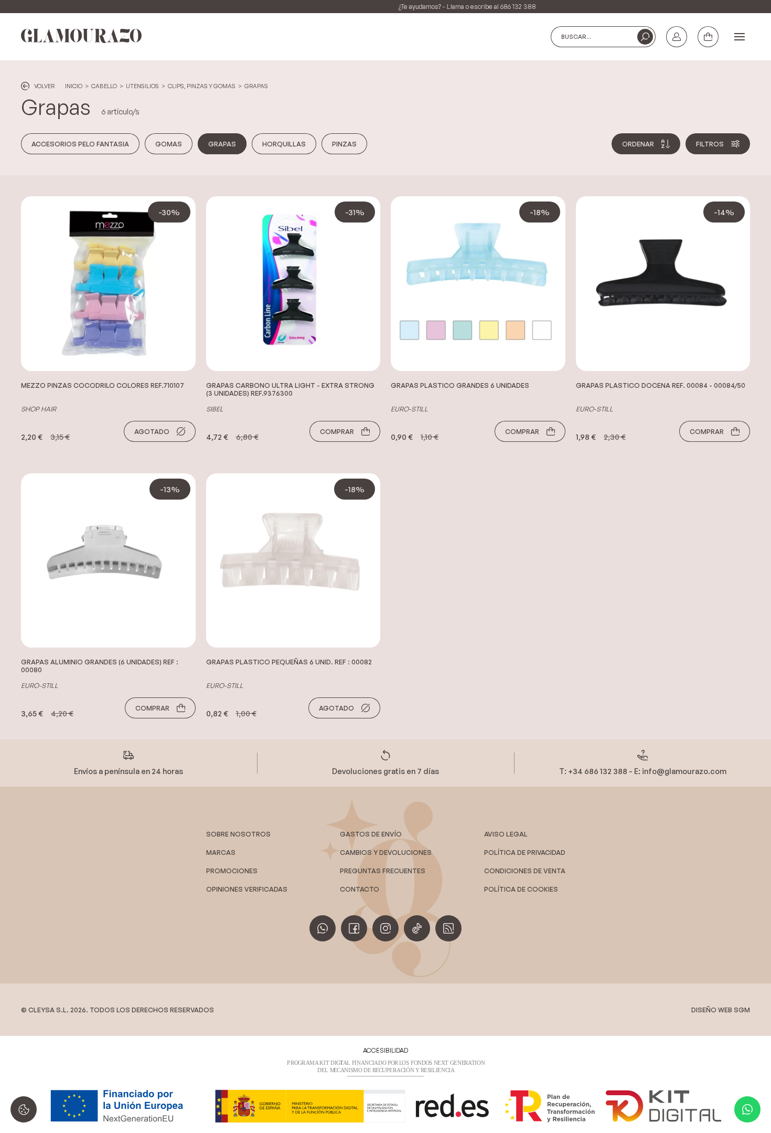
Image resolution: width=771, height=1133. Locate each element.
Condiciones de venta (524, 870)
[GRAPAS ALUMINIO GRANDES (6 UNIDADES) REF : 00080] (108, 560)
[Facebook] (354, 928)
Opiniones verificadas (246, 889)
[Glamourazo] (81, 36)
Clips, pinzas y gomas (201, 86)
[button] (645, 37)
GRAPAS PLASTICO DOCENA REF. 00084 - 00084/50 (660, 385)
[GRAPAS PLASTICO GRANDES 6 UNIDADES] (478, 283)
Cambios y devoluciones (386, 852)
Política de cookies (521, 889)
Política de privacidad (524, 852)
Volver (44, 86)
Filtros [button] (710, 144)
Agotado (151, 431)
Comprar (337, 431)
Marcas (220, 852)
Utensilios (142, 86)
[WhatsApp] (747, 1109)
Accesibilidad (385, 1050)
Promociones (232, 870)
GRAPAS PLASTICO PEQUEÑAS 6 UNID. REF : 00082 (289, 662)
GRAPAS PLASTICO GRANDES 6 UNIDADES (460, 385)
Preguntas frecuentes (382, 870)
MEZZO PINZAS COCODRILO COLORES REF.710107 (102, 385)
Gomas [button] (168, 144)
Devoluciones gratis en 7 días (385, 771)
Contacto (359, 889)
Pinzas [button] (344, 144)
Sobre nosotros (238, 834)
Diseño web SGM (720, 1009)
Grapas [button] (222, 144)
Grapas (256, 86)
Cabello (104, 86)
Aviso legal (506, 834)
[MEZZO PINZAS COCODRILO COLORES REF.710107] (108, 283)
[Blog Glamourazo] (448, 928)
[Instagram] (385, 928)
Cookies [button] (23, 1109)
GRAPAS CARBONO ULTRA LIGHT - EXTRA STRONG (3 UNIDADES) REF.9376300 (290, 389)
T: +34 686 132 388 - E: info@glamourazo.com (642, 771)
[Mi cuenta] (676, 36)
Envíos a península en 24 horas (128, 771)
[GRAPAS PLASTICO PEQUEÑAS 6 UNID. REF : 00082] (293, 560)
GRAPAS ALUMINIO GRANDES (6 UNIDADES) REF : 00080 (99, 666)
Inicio (73, 86)
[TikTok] (417, 928)
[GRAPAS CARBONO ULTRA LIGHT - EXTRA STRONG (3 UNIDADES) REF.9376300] (293, 283)
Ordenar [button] (638, 144)
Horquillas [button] (284, 144)
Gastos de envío (371, 834)
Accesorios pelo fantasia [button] (80, 144)
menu (739, 37)
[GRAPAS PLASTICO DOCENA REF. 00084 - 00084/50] (663, 283)
